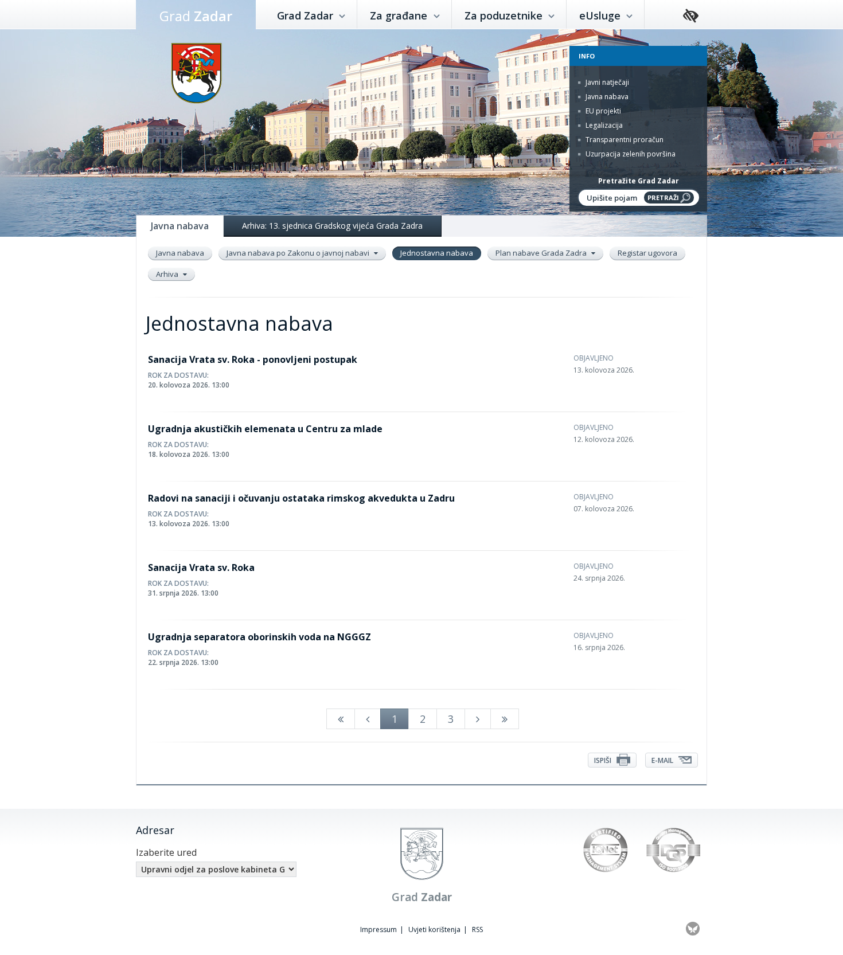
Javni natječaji (606, 82)
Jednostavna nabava (436, 253)
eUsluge (601, 15)
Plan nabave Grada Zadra (541, 253)
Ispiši (603, 760)
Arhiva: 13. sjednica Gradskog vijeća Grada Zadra (332, 225)
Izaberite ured (166, 852)
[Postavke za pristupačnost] (690, 16)
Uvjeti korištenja (434, 929)
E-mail (663, 760)
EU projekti (602, 111)
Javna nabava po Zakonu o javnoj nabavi (299, 253)
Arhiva (168, 274)
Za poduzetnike (505, 15)
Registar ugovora (647, 253)
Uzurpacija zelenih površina (630, 154)
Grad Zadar (306, 15)
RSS (477, 929)
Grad (195, 15)
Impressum (378, 929)
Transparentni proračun (624, 139)
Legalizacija (603, 125)
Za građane (400, 15)
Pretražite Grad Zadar (638, 181)
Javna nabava (606, 96)
